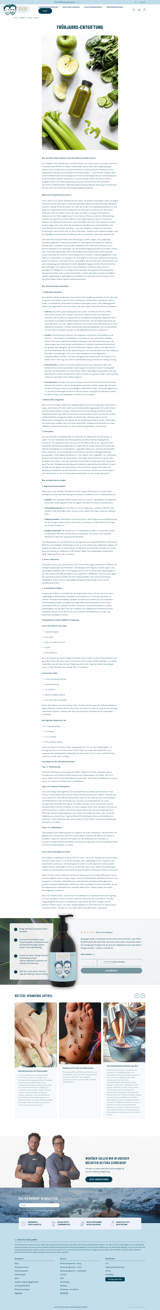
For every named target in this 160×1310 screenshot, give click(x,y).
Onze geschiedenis (22, 1286)
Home (16, 18)
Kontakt (142, 2)
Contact (63, 1275)
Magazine (18, 1293)
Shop (17, 1263)
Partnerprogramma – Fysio (71, 1267)
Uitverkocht (111, 970)
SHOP (45, 11)
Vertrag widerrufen (115, 1279)
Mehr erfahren (86, 954)
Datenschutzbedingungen (47, 1210)
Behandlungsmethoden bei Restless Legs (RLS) (122, 1066)
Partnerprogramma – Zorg (70, 1263)
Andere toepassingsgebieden (27, 1282)
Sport (17, 1278)
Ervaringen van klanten (69, 1289)
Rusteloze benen (22, 1267)
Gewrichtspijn (20, 1275)
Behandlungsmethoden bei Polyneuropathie (32, 1071)
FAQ (62, 1278)
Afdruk (108, 1271)
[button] (48, 7)
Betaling (63, 1286)
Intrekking (109, 1275)
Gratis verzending (118, 961)
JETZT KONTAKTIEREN (98, 1179)
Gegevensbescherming (114, 1267)
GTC (107, 1263)
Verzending (64, 1282)
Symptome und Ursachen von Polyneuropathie (78, 1068)
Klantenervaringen (22, 1289)
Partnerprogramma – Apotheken (73, 1271)
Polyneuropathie (21, 1271)
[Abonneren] (63, 1205)
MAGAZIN (22, 18)
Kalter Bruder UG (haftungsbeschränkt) (74, 1307)
